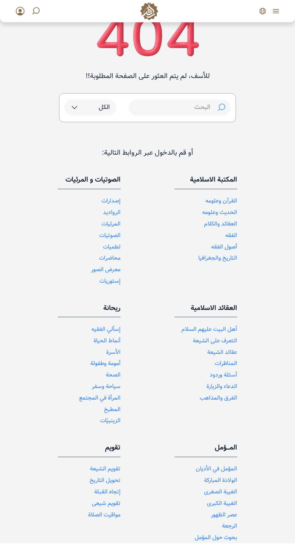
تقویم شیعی (106, 503)
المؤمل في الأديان (216, 468)
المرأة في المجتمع (100, 397)
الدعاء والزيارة (221, 386)
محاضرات (110, 258)
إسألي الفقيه (106, 329)
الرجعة (229, 525)
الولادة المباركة (220, 480)
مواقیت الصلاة (104, 514)
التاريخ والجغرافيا (217, 258)
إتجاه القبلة (107, 491)
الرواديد (112, 212)
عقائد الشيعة (222, 352)
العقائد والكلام (220, 223)
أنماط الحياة (107, 340)
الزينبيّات (110, 420)
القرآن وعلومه (221, 200)
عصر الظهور (224, 514)
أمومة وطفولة (105, 363)
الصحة (113, 374)
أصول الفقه (224, 246)
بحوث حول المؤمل (216, 537)
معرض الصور (106, 269)
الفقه (231, 235)
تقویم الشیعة (105, 468)
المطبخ (112, 409)
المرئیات (111, 223)
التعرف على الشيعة (215, 340)
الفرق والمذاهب (218, 397)
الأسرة (113, 352)
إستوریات (110, 281)
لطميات (112, 246)
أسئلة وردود (223, 374)
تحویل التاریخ (105, 480)
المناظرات (226, 363)
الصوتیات (110, 235)
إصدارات (111, 200)
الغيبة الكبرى (222, 503)
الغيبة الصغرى (220, 491)
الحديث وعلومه (219, 212)
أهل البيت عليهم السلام (209, 329)
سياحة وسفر (106, 386)
